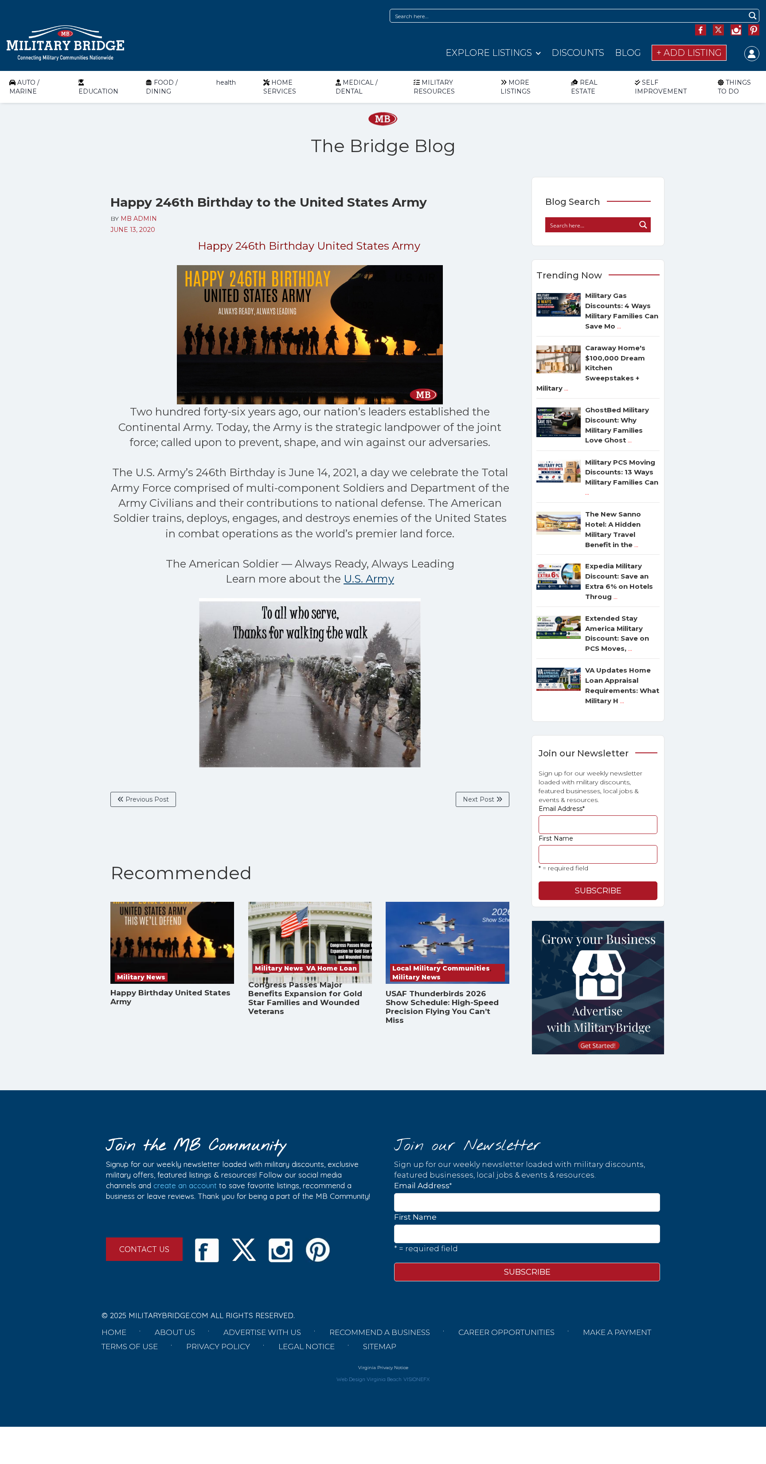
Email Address (562, 809)
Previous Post (146, 799)
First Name (556, 838)
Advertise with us (262, 1332)
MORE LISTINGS (515, 86)
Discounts (577, 52)
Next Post (479, 799)
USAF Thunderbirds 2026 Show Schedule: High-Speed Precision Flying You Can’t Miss (442, 1007)
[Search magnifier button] (752, 15)
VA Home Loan (331, 968)
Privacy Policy (218, 1346)
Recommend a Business (379, 1332)
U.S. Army (369, 578)
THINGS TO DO (734, 86)
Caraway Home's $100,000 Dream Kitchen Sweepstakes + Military (590, 368)
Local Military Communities (441, 968)
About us (175, 1332)
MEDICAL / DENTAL (357, 86)
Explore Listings (489, 52)
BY (133, 219)
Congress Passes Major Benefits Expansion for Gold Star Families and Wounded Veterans (305, 998)
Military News (141, 977)
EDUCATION (98, 91)
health (226, 82)
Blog (628, 52)
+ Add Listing (689, 52)
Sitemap (379, 1346)
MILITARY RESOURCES (434, 86)
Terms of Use (130, 1346)
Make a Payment (617, 1332)
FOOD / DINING (162, 86)
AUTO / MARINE (24, 86)
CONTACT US (144, 1249)
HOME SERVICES (279, 86)
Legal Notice (306, 1346)
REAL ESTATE (584, 86)
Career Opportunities (506, 1332)
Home (114, 1332)
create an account (185, 1185)
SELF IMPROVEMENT (661, 86)
